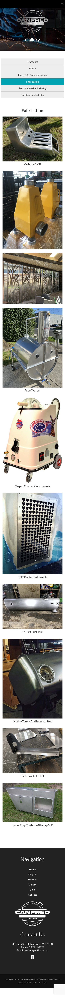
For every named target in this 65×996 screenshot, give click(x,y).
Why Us (32, 874)
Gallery (32, 884)
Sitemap (57, 979)
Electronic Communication (32, 74)
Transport (32, 61)
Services (32, 879)
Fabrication (32, 81)
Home (32, 869)
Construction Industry (32, 94)
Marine (32, 68)
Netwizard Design (39, 982)
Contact (32, 894)
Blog (32, 889)
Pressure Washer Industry (32, 88)
